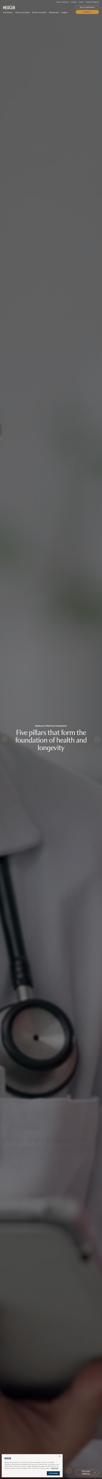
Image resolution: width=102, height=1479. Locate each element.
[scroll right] (4, 739)
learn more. (55, 1468)
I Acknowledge (53, 1473)
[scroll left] (97, 739)
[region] (32, 1465)
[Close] (59, 1456)
